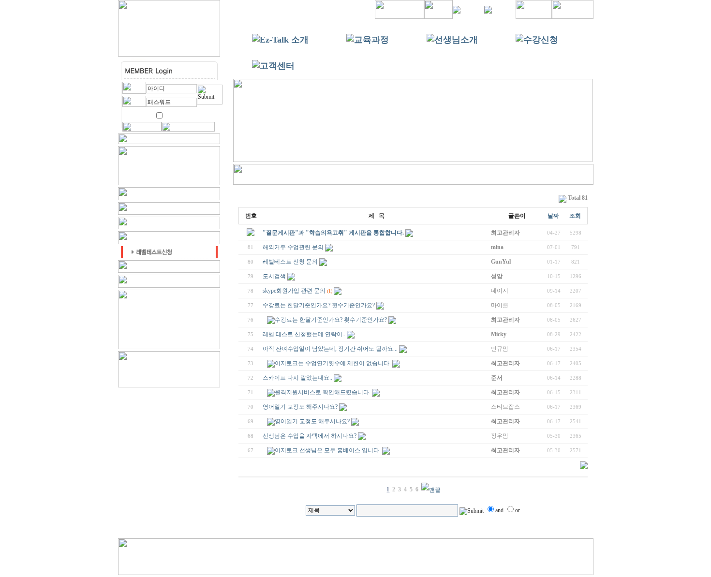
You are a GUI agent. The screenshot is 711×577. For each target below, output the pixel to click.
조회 (575, 215)
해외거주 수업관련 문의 (293, 247)
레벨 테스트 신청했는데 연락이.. (304, 334)
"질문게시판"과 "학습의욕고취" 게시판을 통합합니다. (333, 232)
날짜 (553, 215)
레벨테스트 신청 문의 (290, 261)
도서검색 (274, 276)
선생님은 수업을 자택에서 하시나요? (309, 435)
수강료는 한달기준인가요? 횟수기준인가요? (319, 305)
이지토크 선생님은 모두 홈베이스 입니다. (328, 450)
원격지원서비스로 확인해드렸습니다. (322, 392)
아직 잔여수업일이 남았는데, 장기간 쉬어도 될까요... (330, 348)
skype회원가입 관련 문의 (294, 290)
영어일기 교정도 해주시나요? (300, 406)
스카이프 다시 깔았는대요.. (297, 377)
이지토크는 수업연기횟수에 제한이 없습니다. (333, 363)
